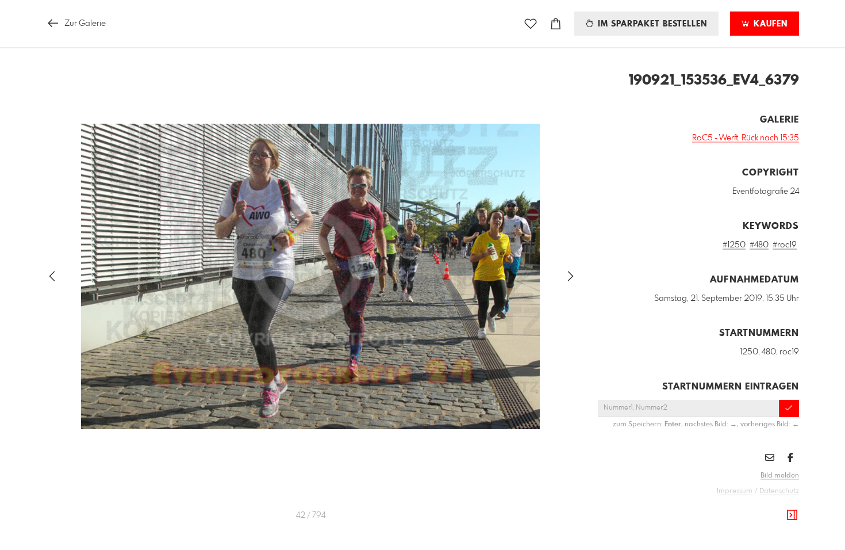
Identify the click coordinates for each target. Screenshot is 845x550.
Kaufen (769, 24)
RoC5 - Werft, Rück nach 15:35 (745, 138)
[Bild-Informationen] (792, 515)
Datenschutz (779, 491)
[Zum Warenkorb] (556, 24)
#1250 (734, 245)
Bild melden (779, 475)
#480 (759, 245)
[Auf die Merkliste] (530, 24)
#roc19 (785, 245)
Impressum (734, 491)
